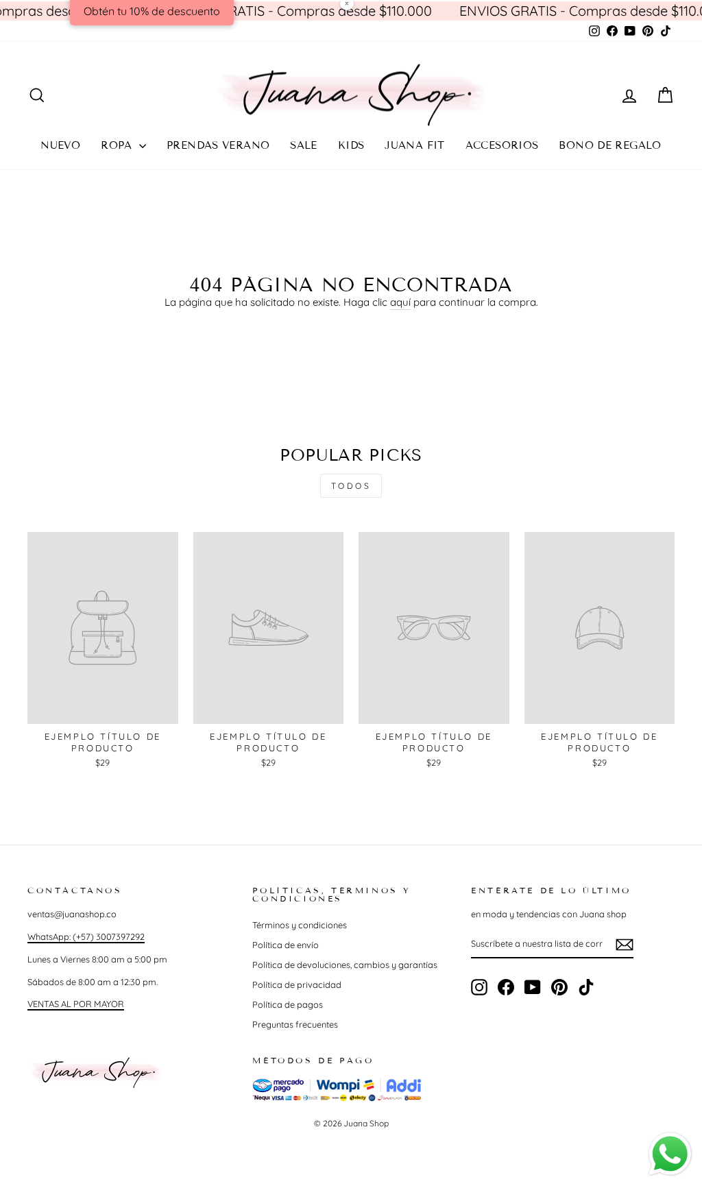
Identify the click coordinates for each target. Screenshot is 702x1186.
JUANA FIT (414, 145)
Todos (351, 486)
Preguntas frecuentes (295, 1024)
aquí (400, 301)
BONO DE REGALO (610, 145)
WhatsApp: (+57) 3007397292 (86, 936)
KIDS (351, 145)
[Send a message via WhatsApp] (670, 1154)
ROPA (118, 145)
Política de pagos (287, 1004)
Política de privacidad (296, 984)
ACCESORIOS (502, 145)
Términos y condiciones (299, 924)
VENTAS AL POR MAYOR (75, 1003)
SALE (303, 145)
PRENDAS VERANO (218, 145)
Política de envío (285, 944)
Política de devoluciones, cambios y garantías (344, 964)
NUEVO (60, 145)
